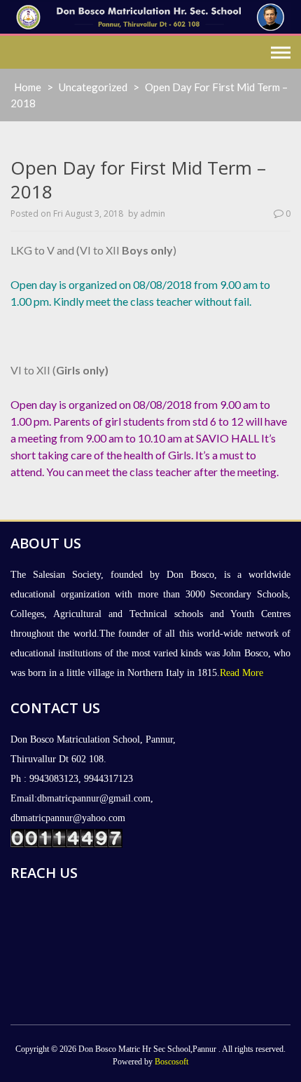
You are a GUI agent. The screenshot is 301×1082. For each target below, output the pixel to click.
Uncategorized (93, 87)
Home (27, 87)
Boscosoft (171, 1062)
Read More (241, 673)
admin (152, 213)
